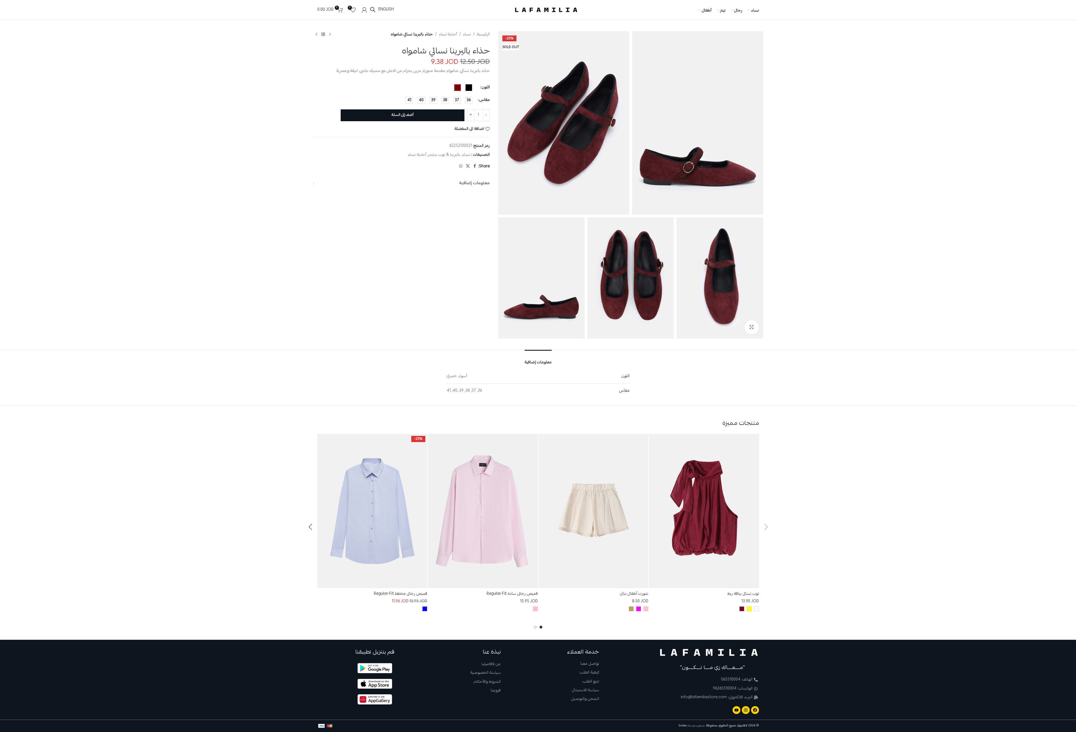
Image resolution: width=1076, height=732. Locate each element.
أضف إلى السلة (403, 115)
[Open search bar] (373, 9)
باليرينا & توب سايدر (444, 155)
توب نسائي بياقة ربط (743, 594)
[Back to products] (323, 34)
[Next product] (316, 34)
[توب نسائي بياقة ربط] (704, 511)
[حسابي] (364, 9)
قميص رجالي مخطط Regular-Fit (400, 594)
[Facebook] (755, 710)
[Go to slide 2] (535, 627)
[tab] (538, 359)
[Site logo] (546, 10)
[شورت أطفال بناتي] (593, 511)
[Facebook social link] (474, 166)
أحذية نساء (448, 34)
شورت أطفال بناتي (634, 594)
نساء (467, 34)
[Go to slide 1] (541, 627)
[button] (766, 527)
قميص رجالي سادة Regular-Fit (512, 594)
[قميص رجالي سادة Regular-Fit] (483, 511)
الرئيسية (483, 34)
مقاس (484, 100)
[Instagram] (746, 710)
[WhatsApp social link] (460, 166)
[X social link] (467, 166)
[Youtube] (736, 710)
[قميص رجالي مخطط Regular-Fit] (372, 511)
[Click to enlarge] (752, 327)
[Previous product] (330, 34)
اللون (486, 87)
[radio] (468, 87)
